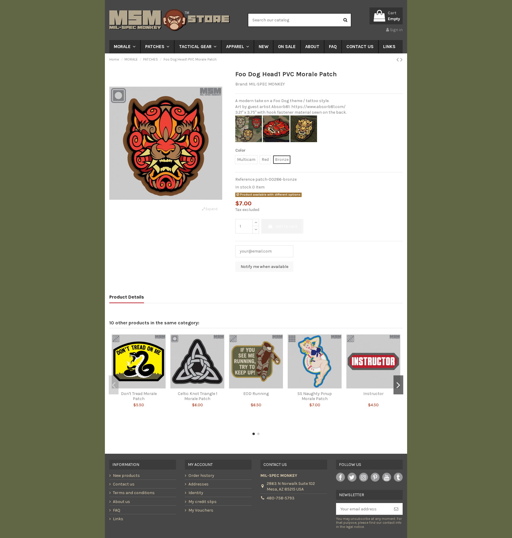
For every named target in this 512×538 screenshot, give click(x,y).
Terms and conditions (134, 492)
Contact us (124, 484)
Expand (211, 209)
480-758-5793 (281, 498)
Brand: (241, 84)
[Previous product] (398, 59)
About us (121, 501)
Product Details (126, 297)
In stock (243, 187)
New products (126, 475)
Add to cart (286, 226)
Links (118, 518)
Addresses (198, 484)
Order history (201, 475)
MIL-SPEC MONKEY (267, 84)
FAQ (116, 510)
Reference (245, 179)
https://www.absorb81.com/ (318, 106)
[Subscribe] (396, 509)
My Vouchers (200, 510)
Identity (195, 492)
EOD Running (256, 393)
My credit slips (202, 501)
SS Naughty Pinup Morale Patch (314, 396)
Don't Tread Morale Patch (139, 396)
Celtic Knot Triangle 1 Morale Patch (197, 396)
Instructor (373, 393)
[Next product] (401, 59)
